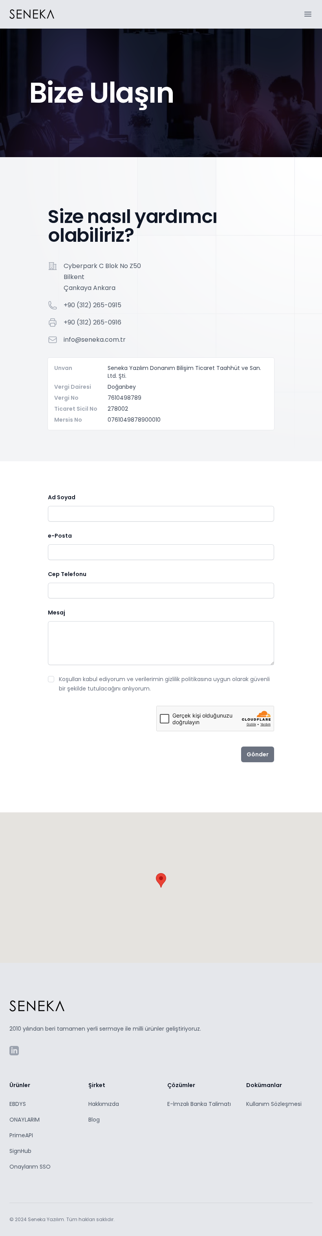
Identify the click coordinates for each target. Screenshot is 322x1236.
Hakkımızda (103, 1104)
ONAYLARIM (24, 1120)
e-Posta (60, 536)
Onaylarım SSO (30, 1167)
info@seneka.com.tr (95, 339)
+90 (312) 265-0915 (92, 305)
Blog (94, 1120)
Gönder (258, 754)
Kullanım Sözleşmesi (274, 1104)
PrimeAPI (21, 1135)
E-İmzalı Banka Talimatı (199, 1104)
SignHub (20, 1151)
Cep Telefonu (67, 574)
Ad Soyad (61, 497)
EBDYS (17, 1104)
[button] (161, 880)
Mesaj (56, 612)
